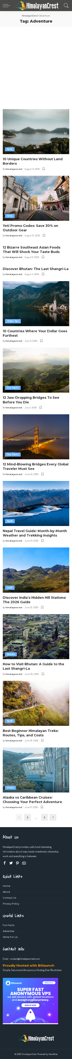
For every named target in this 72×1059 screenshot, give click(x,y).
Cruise (10, 787)
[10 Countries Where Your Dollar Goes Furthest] (36, 303)
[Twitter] (11, 863)
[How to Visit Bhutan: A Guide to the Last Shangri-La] (36, 636)
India (9, 587)
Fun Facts (12, 387)
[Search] (65, 5)
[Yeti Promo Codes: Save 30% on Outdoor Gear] (36, 198)
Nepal (10, 521)
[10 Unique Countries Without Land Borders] (36, 131)
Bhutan (11, 654)
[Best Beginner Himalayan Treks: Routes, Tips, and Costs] (36, 703)
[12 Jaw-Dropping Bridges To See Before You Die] (36, 370)
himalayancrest (14, 169)
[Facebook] (4, 863)
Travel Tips (13, 321)
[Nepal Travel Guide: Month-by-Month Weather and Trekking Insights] (36, 503)
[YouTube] (24, 863)
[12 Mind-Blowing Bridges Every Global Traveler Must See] (36, 436)
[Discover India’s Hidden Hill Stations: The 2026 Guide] (36, 569)
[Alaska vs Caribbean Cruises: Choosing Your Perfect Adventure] (36, 769)
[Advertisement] (36, 65)
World (9, 149)
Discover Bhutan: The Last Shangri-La (35, 269)
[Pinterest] (17, 863)
